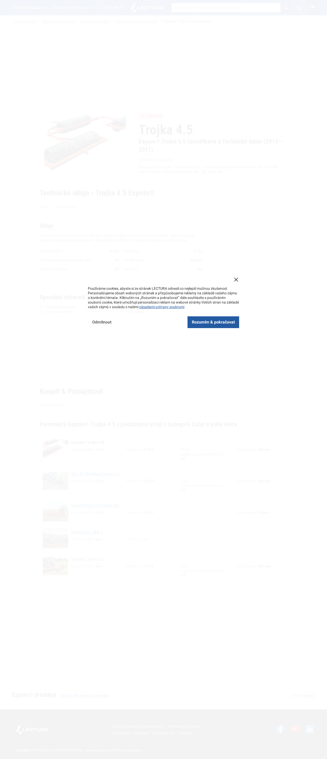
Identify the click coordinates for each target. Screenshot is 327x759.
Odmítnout (101, 322)
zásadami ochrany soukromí (161, 307)
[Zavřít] (236, 279)
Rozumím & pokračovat (213, 322)
